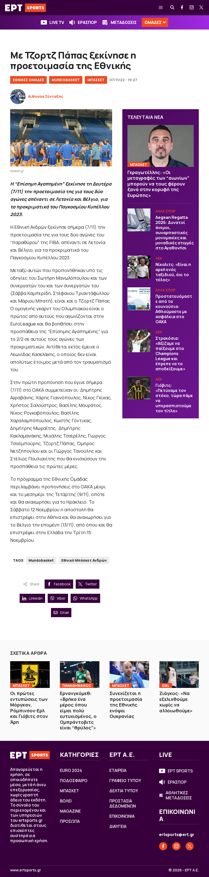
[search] (172, 7)
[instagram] (192, 7)
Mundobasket (41, 560)
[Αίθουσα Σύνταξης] (17, 96)
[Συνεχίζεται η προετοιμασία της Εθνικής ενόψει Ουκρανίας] (129, 674)
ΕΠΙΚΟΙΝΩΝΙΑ (122, 816)
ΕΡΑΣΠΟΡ (87, 22)
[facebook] (182, 7)
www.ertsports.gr (25, 870)
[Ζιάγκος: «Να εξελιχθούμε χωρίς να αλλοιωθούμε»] (179, 674)
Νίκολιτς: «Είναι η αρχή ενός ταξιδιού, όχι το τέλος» (173, 272)
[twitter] (201, 7)
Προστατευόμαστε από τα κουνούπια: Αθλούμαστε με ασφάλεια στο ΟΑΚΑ (173, 308)
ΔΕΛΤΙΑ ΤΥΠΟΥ (123, 791)
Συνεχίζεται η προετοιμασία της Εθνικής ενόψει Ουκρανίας (126, 704)
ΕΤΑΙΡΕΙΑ (117, 770)
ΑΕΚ (158, 258)
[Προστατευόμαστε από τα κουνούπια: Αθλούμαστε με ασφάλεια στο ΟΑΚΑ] (138, 298)
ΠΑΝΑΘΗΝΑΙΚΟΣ (76, 685)
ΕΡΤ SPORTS (180, 771)
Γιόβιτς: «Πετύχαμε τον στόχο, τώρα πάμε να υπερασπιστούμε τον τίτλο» (174, 398)
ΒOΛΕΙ (66, 801)
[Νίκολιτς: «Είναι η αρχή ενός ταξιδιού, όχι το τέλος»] (138, 267)
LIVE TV (56, 22)
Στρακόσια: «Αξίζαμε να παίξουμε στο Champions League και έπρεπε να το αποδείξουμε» (170, 353)
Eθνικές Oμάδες (28, 79)
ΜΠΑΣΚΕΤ (95, 79)
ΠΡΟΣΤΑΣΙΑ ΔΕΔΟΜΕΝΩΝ (122, 803)
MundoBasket (66, 79)
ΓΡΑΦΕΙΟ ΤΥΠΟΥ (125, 780)
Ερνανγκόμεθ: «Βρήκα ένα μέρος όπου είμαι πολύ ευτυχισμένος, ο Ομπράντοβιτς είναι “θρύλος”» (78, 710)
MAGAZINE (70, 811)
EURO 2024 (71, 770)
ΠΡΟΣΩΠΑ (70, 821)
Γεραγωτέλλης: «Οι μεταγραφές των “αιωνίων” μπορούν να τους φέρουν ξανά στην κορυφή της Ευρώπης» (158, 183)
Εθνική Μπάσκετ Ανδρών (84, 560)
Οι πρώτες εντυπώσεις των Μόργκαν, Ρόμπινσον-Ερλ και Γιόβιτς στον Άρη (29, 707)
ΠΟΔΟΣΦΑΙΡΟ (73, 780)
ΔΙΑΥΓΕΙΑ (117, 826)
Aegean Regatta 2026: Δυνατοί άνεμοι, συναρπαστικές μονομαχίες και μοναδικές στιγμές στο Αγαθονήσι (174, 233)
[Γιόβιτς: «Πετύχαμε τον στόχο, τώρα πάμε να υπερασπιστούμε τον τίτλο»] (138, 387)
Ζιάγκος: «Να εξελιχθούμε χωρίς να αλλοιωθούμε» (176, 702)
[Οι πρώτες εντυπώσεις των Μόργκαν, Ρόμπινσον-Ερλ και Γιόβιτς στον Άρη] (30, 674)
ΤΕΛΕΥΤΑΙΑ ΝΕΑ (145, 117)
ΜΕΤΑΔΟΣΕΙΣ (124, 22)
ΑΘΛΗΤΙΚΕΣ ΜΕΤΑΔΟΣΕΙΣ (179, 795)
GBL (165, 685)
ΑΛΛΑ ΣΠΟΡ (165, 211)
